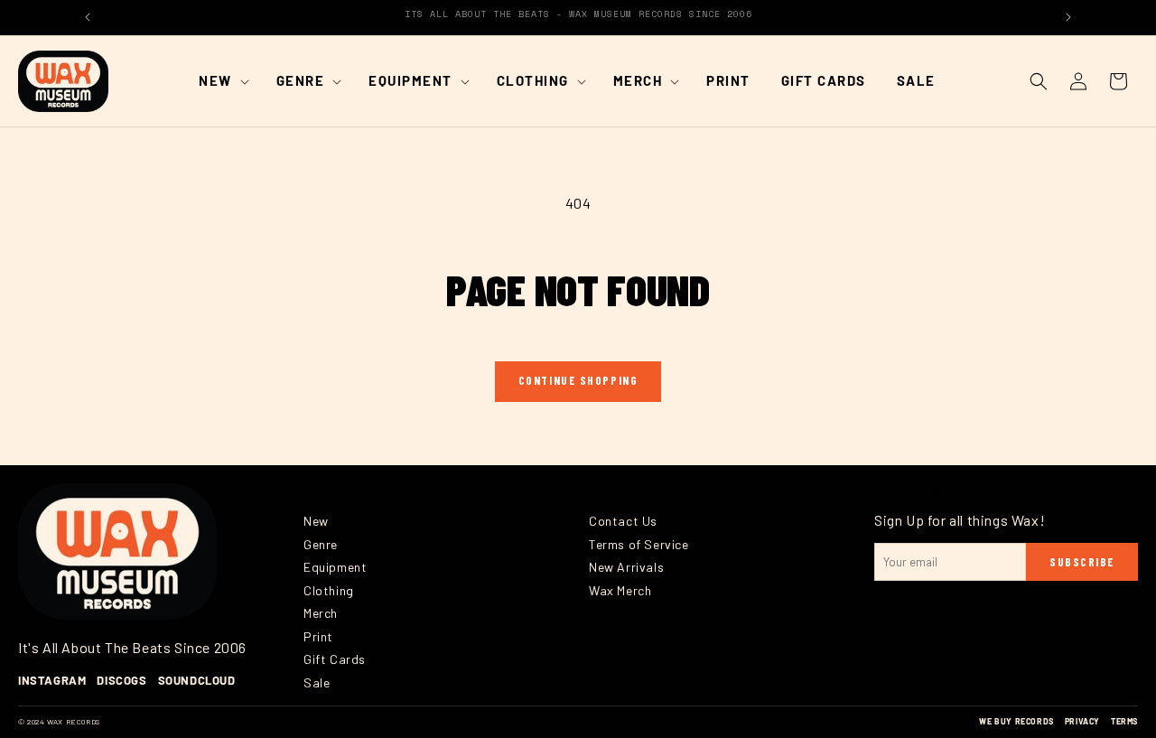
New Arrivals (626, 567)
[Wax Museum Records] (117, 551)
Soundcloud (197, 680)
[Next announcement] (1068, 17)
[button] (222, 81)
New (316, 520)
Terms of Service (639, 544)
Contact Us (623, 520)
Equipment (335, 567)
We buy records (1016, 721)
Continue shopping (578, 380)
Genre (320, 544)
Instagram (52, 680)
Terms (1124, 721)
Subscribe (1081, 562)
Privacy (1082, 721)
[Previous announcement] (87, 17)
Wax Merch (620, 590)
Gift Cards (334, 659)
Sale (316, 682)
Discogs (121, 680)
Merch (320, 613)
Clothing (328, 590)
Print (318, 636)
